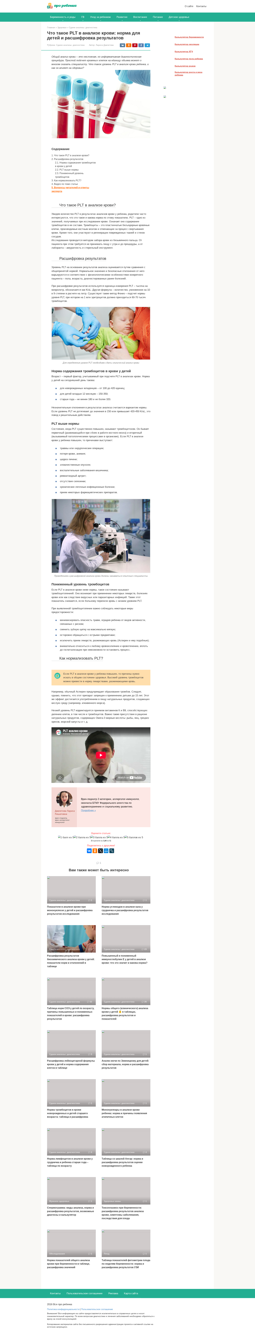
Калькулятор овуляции (187, 44)
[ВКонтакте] (89, 850)
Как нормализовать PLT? (66, 180)
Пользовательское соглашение (84, 1293)
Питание (158, 17)
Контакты (201, 6)
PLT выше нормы (67, 169)
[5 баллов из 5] (134, 837)
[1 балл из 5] (66, 837)
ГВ (82, 17)
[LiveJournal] (111, 850)
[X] (100, 850)
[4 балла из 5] (116, 837)
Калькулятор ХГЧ (184, 51)
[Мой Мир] (106, 850)
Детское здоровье (179, 17)
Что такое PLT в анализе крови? (70, 155)
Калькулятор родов (185, 66)
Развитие (122, 17)
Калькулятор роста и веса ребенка (188, 73)
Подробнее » (88, 810)
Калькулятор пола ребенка (189, 59)
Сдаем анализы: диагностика (70, 45)
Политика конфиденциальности (63, 1309)
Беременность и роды (62, 17)
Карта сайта (131, 1293)
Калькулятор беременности (189, 37)
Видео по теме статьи (65, 184)
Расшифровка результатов (67, 159)
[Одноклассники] (95, 850)
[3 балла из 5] (99, 837)
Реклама (113, 1293)
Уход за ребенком (100, 17)
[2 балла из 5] (82, 837)
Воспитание (140, 17)
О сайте (189, 6)
